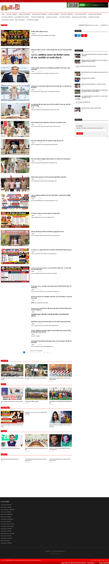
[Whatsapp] (58, 554)
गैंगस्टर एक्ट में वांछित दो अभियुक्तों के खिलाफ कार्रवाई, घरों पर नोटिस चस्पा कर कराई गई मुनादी (50, 159)
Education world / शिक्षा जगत (80, 14)
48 (47, 352)
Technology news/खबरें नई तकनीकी (37, 17)
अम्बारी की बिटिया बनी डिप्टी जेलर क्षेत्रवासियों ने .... (88, 78)
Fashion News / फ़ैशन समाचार (93, 17)
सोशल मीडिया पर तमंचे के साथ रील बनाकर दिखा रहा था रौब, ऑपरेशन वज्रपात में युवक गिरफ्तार (51, 321)
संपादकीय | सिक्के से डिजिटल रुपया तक (39, 31)
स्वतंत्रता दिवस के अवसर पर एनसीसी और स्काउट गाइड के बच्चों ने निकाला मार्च (35, 378)
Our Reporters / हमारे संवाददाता (32, 19)
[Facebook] (51, 554)
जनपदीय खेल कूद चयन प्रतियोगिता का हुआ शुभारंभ (32, 401)
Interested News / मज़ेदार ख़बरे (7, 19)
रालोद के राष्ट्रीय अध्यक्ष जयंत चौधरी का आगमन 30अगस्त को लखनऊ (10, 448)
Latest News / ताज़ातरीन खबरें (11, 14)
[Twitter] (103, 1)
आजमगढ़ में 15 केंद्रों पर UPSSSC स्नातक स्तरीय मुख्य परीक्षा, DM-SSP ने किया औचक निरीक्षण (51, 49)
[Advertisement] (91, 41)
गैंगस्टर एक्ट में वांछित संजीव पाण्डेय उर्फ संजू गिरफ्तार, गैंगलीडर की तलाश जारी (47, 140)
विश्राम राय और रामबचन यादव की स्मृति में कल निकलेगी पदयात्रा (9, 459)
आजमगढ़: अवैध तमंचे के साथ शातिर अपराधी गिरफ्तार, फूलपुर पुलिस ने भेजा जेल (47, 231)
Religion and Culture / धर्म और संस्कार (79, 17)
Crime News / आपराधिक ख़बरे (54, 14)
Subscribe (80, 133)
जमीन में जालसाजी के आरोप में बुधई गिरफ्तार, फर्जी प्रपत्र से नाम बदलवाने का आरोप (48, 122)
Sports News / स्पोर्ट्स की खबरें (7, 17)
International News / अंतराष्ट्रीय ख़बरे (39, 14)
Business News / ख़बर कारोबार (51, 17)
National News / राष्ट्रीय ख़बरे (24, 14)
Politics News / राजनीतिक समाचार (67, 14)
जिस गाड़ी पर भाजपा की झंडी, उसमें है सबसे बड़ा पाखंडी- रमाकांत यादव (86, 66)
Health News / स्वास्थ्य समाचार (64, 17)
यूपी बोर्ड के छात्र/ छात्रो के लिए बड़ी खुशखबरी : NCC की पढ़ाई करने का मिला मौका (93, 84)
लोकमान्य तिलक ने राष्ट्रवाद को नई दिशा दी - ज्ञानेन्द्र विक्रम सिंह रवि (91, 108)
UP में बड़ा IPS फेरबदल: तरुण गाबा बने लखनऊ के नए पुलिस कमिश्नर (45, 213)
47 (44, 352)
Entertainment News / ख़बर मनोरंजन (22, 17)
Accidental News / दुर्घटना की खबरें (94, 14)
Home (3, 14)
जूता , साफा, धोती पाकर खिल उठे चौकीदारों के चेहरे (83, 102)
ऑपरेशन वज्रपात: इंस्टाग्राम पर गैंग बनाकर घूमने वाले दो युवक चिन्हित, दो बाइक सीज (48, 177)
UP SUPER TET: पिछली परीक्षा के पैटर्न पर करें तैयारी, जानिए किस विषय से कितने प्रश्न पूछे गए (51, 250)
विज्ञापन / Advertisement (20, 19)
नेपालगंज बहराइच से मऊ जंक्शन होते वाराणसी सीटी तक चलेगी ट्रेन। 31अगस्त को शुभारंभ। (52, 563)
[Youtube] (105, 1)
